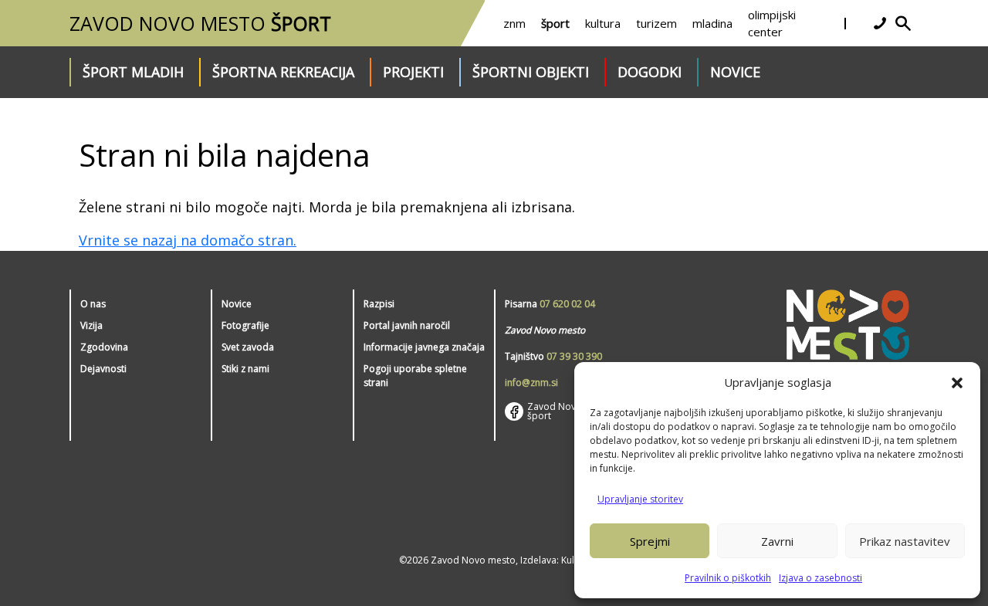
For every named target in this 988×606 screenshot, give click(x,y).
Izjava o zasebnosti (820, 577)
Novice (735, 72)
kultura (603, 23)
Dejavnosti (103, 368)
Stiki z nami (245, 368)
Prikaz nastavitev (904, 541)
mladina (712, 23)
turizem (656, 23)
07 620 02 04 (567, 303)
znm (514, 23)
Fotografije (245, 325)
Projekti (413, 72)
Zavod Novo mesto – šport (573, 411)
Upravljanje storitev (640, 499)
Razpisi (379, 303)
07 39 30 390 (574, 356)
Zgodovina (104, 347)
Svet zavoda (248, 347)
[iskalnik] (903, 23)
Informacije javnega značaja (424, 347)
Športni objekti (530, 72)
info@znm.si (531, 382)
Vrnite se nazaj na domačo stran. (187, 240)
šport (555, 23)
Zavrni (777, 541)
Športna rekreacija (283, 72)
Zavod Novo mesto (200, 23)
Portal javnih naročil (407, 325)
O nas (93, 303)
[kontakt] (880, 23)
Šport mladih (133, 72)
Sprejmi (650, 541)
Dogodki (650, 72)
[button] (957, 382)
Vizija (91, 325)
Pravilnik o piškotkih (728, 577)
